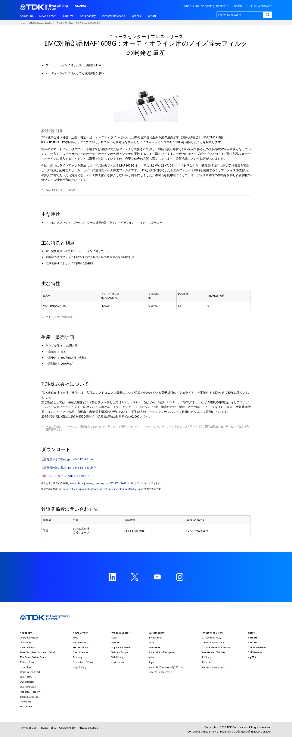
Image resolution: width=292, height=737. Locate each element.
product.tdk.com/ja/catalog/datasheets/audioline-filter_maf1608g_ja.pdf (102, 488)
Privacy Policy (48, 728)
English (237, 6)
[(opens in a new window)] (112, 577)
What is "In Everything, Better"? (205, 6)
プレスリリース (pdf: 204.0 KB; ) (67, 476)
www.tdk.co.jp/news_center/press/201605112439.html (100, 483)
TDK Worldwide (261, 6)
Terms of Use (28, 728)
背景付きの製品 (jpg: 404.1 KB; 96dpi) (70, 459)
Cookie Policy (67, 728)
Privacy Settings (88, 728)
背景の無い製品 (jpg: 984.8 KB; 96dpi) (70, 467)
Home (22, 23)
